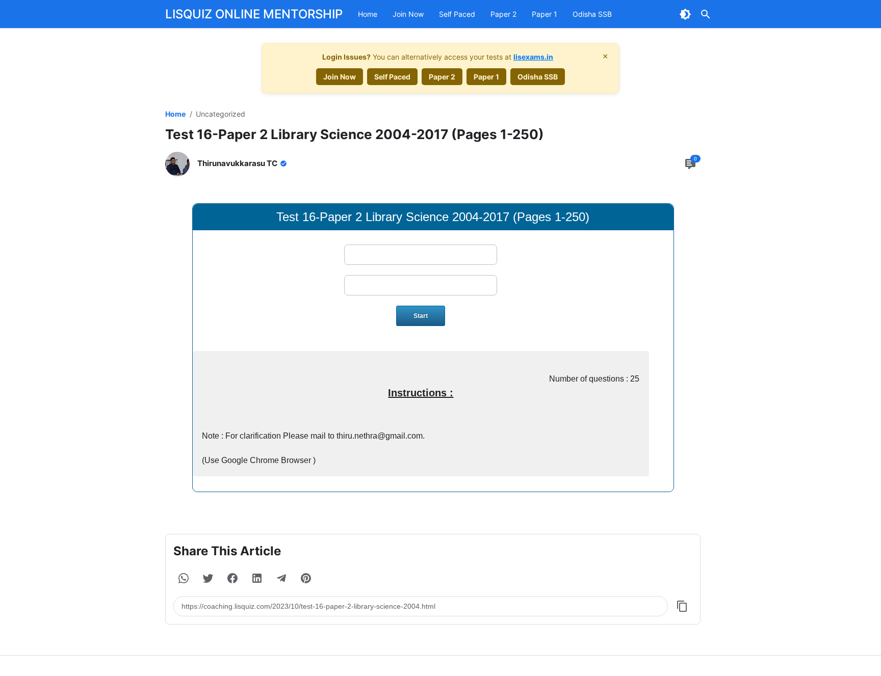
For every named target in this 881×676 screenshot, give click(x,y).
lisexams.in (533, 56)
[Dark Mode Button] (685, 14)
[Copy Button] (682, 606)
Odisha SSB (592, 14)
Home (367, 14)
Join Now (408, 14)
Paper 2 (503, 14)
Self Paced (457, 14)
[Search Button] (705, 14)
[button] (183, 578)
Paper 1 (544, 14)
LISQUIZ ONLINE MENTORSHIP (254, 14)
